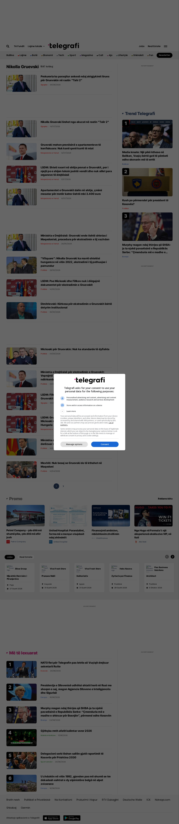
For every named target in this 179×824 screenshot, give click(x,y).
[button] (89, 411)
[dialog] (89, 412)
